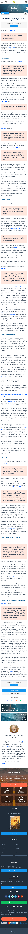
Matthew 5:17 (14, 228)
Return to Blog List (14, 10)
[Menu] (2, 2)
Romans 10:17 (17, 247)
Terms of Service (20, 931)
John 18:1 (11, 671)
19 (19, 228)
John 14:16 (18, 287)
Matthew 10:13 (17, 487)
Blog (17, 844)
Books (3, 844)
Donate (14, 919)
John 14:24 (16, 203)
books (7, 746)
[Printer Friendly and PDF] (25, 13)
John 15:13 (4, 313)
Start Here (14, 785)
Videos (3, 852)
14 (22, 487)
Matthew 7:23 (11, 47)
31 (7, 603)
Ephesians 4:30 (11, 401)
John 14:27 (5, 463)
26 (7, 268)
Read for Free (14, 833)
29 (7, 541)
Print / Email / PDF (15, 693)
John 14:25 (3, 268)
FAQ (17, 857)
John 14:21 (19, 61)
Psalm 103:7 (4, 101)
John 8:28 (12, 314)
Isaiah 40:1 (4, 376)
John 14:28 (3, 541)
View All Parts (14, 26)
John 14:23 (15, 147)
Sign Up (14, 887)
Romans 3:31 (4, 232)
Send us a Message (14, 871)
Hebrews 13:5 (11, 528)
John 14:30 (3, 603)
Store (3, 857)
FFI (16, 852)
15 (14, 30)
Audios (17, 848)
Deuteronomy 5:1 (19, 249)
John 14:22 (3, 128)
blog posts (23, 741)
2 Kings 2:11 (11, 577)
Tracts (3, 848)
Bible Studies (5, 13)
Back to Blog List (14, 690)
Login (14, 932)
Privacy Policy (11, 931)
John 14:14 (10, 30)
